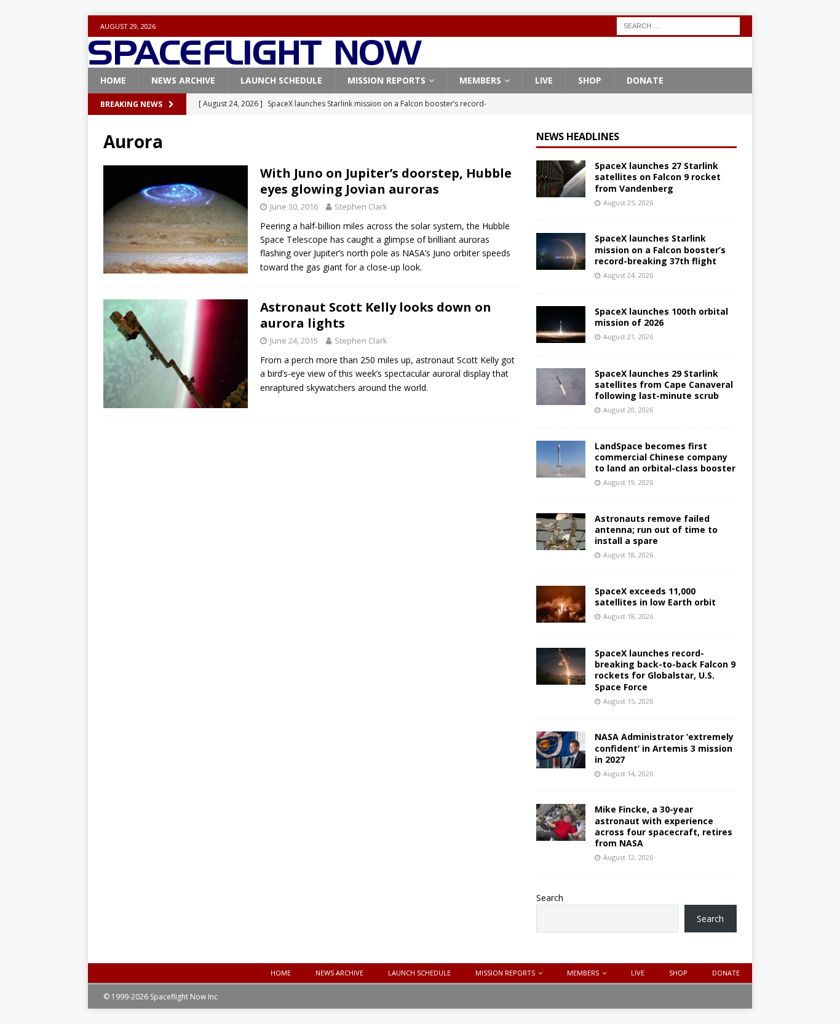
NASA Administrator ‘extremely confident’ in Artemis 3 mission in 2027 (664, 748)
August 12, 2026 (628, 857)
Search (549, 898)
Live (544, 80)
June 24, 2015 (294, 340)
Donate (645, 80)
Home (113, 80)
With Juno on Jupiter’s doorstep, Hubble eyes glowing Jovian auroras (386, 181)
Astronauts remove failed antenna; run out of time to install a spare (656, 529)
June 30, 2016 (294, 206)
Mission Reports (386, 80)
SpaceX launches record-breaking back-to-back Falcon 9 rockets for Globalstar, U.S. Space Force (665, 670)
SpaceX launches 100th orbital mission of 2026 (661, 316)
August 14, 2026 (628, 773)
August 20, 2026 (628, 409)
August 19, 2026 (628, 482)
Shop (589, 80)
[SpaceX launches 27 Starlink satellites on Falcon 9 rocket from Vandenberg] (560, 178)
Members (480, 80)
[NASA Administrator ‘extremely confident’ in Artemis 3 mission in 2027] (560, 749)
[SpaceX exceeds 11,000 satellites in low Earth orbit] (560, 604)
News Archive (183, 80)
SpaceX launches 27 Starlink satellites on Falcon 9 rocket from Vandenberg (658, 177)
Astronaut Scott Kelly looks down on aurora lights (375, 315)
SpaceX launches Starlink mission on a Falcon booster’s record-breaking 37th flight (660, 249)
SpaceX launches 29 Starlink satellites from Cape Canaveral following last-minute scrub (664, 384)
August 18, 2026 (628, 554)
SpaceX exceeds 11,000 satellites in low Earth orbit (655, 596)
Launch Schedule (281, 80)
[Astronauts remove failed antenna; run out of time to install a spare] (560, 531)
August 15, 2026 (628, 701)
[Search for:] (678, 25)
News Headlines (577, 136)
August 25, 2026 (628, 202)
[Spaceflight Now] (255, 60)
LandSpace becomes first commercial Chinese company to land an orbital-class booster (665, 457)
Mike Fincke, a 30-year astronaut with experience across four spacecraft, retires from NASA (663, 826)
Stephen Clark (361, 206)
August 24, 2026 (628, 275)
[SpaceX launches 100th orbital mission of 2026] (560, 324)
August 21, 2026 (628, 336)
